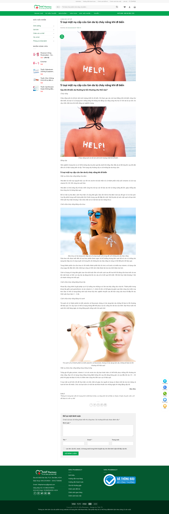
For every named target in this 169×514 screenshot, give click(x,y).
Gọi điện (165, 396)
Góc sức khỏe (84, 13)
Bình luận (67, 423)
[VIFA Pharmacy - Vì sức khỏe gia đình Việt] (43, 7)
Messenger (165, 402)
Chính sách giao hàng (75, 492)
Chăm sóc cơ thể (38, 33)
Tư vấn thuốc (50, 13)
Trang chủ (38, 13)
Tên (65, 440)
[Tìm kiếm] (117, 7)
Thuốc (96, 13)
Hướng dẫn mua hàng (75, 479)
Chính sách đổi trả (103, 1)
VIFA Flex (73, 13)
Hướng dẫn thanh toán (89, 1)
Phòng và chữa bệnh (40, 41)
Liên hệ (125, 1)
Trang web (115, 440)
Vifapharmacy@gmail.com (46, 485)
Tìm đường (165, 383)
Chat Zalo (165, 389)
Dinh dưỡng (37, 26)
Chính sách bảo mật (115, 1)
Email (89, 440)
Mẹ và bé (36, 37)
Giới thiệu (78, 1)
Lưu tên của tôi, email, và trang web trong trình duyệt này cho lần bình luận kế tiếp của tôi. (96, 449)
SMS (165, 408)
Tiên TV (79, 28)
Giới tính (36, 30)
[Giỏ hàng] (135, 7)
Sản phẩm (62, 13)
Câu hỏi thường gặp (74, 485)
